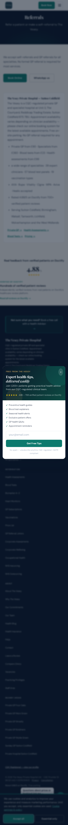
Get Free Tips (34, 443)
